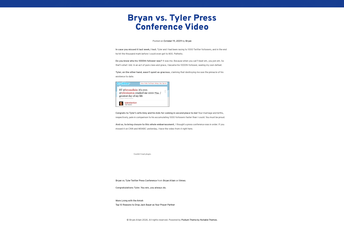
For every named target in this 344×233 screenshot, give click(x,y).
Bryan (188, 41)
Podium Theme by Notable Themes (199, 220)
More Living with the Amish (129, 200)
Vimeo (182, 180)
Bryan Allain (169, 180)
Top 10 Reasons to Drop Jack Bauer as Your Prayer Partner (145, 204)
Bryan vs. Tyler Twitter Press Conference (136, 180)
